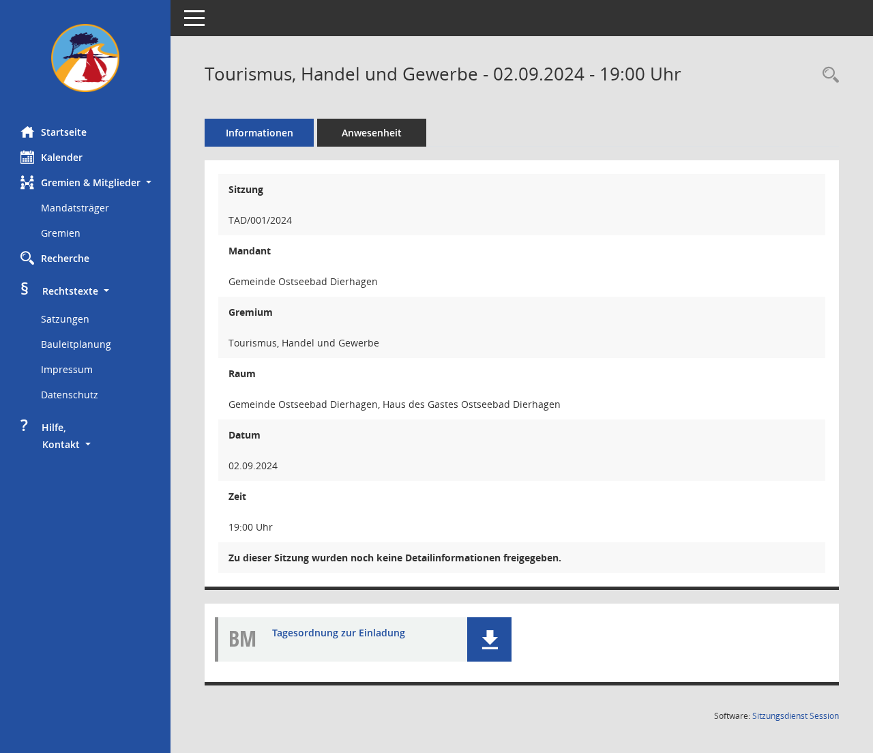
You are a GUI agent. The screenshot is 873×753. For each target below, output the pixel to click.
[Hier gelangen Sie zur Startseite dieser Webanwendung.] (85, 58)
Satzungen (65, 318)
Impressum (67, 369)
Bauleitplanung (76, 344)
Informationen (259, 132)
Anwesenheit (372, 132)
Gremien (60, 232)
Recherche (65, 258)
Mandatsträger (75, 207)
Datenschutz (69, 394)
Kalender (62, 157)
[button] (85, 182)
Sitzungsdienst (795, 716)
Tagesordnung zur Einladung (338, 632)
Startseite (64, 132)
